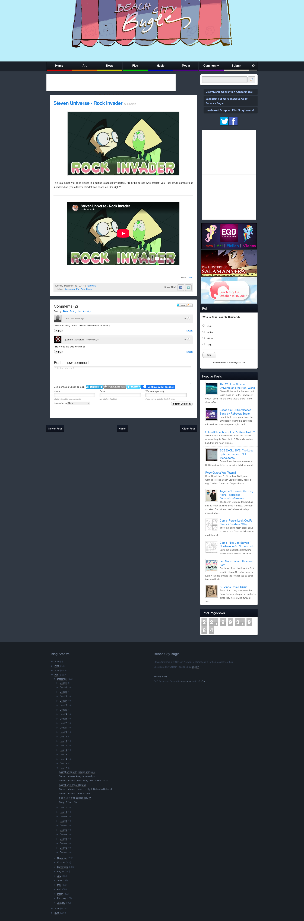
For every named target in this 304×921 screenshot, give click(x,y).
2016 (57, 908)
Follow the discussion (189, 305)
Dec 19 (63, 736)
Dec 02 (63, 847)
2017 (57, 674)
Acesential (186, 681)
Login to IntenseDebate (94, 387)
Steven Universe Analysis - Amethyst (77, 776)
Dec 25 (63, 709)
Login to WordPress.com (114, 387)
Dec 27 (63, 700)
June (59, 880)
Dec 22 (63, 723)
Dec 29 (63, 691)
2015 (57, 912)
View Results (219, 362)
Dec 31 (63, 682)
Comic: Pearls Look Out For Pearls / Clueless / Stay (236, 522)
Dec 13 (63, 763)
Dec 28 (63, 696)
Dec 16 (63, 749)
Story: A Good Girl (68, 802)
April (59, 889)
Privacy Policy (160, 676)
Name (57, 391)
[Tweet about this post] (188, 287)
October (61, 862)
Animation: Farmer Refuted (72, 784)
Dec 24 (63, 714)
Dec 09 (63, 816)
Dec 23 (63, 718)
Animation (70, 289)
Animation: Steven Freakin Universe (77, 771)
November (62, 858)
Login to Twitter (133, 387)
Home (59, 65)
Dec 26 (63, 705)
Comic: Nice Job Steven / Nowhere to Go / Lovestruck (237, 544)
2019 (57, 666)
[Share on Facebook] (181, 287)
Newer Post (55, 428)
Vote (209, 355)
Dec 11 (63, 807)
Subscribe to (60, 403)
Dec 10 (63, 811)
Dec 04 (63, 838)
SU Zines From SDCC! (233, 587)
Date (65, 311)
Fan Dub (80, 289)
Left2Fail (201, 681)
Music (160, 65)
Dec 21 (63, 727)
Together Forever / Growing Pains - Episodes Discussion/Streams (236, 494)
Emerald (190, 277)
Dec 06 (63, 829)
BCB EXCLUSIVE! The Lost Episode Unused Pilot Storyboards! (236, 454)
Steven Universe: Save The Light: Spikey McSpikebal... (86, 789)
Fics (135, 65)
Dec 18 (63, 741)
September (62, 866)
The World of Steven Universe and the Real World (237, 385)
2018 (57, 670)
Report (189, 330)
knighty (195, 666)
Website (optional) (154, 391)
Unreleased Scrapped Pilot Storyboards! (230, 110)
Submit (236, 65)
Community (211, 65)
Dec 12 (63, 768)
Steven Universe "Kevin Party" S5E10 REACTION (83, 780)
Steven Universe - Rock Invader (87, 102)
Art (85, 65)
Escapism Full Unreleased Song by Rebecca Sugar (235, 411)
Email (102, 391)
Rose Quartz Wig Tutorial (220, 472)
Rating (73, 311)
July (59, 875)
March (60, 893)
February (61, 898)
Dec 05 (63, 834)
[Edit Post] (99, 285)
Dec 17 (63, 745)
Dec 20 (63, 732)
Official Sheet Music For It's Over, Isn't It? (230, 432)
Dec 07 (63, 825)
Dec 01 (63, 852)
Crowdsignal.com (236, 362)
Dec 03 (63, 843)
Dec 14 (63, 759)
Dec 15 (63, 754)
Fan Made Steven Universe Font (236, 563)
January (61, 902)
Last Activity (84, 311)
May (59, 884)
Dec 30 (63, 687)
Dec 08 (63, 820)
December (62, 678)
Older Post (188, 428)
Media (186, 65)
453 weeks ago (77, 318)
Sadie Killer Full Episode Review (75, 797)
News (109, 65)
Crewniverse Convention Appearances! (229, 91)
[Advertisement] (111, 83)
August (60, 871)
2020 (57, 661)
